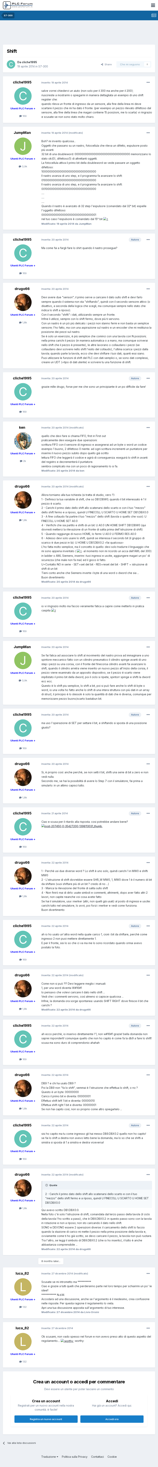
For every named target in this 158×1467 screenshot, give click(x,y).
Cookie (112, 1456)
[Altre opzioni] (148, 82)
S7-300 (43, 66)
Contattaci (97, 1456)
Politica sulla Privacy (74, 1456)
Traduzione (49, 1456)
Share (107, 64)
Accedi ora (111, 1419)
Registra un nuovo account (46, 1419)
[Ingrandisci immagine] (105, 219)
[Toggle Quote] (47, 1185)
